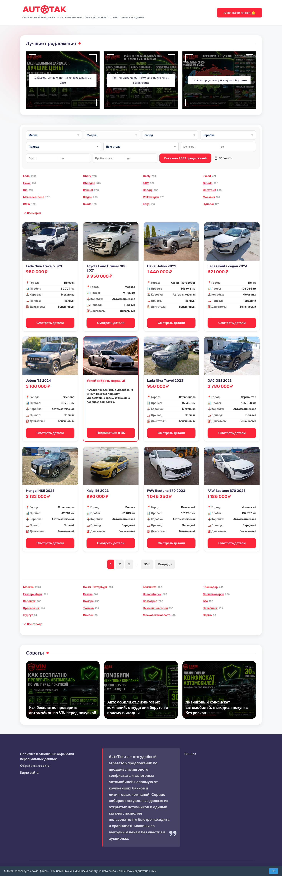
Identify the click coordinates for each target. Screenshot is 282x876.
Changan (89, 183)
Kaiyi (146, 204)
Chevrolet (209, 190)
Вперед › (165, 564)
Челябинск (210, 608)
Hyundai (208, 204)
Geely (146, 176)
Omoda (207, 183)
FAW (146, 183)
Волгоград (150, 601)
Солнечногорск (213, 594)
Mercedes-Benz (33, 197)
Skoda (87, 204)
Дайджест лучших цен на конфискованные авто (63, 80)
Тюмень (88, 608)
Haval (27, 183)
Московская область (157, 615)
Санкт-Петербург (95, 587)
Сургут (28, 615)
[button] (239, 12)
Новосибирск (152, 594)
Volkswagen (151, 197)
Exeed (207, 176)
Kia (25, 190)
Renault (88, 190)
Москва (28, 587)
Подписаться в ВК (110, 433)
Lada (26, 176)
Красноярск (31, 608)
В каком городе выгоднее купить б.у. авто (219, 80)
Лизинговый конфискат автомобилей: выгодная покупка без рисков (217, 707)
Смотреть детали (50, 323)
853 (147, 564)
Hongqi (148, 190)
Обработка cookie (34, 766)
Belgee (87, 197)
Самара (88, 601)
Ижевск (88, 615)
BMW (26, 204)
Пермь (207, 615)
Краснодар (210, 587)
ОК (273, 871)
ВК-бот (190, 754)
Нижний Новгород (155, 608)
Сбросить (225, 158)
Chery (87, 176)
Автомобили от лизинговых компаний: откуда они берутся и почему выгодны (137, 707)
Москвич (209, 197)
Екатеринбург (32, 594)
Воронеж (29, 601)
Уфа (205, 601)
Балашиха (149, 587)
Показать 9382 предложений (185, 158)
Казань (87, 594)
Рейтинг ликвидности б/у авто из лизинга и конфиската (140, 80)
